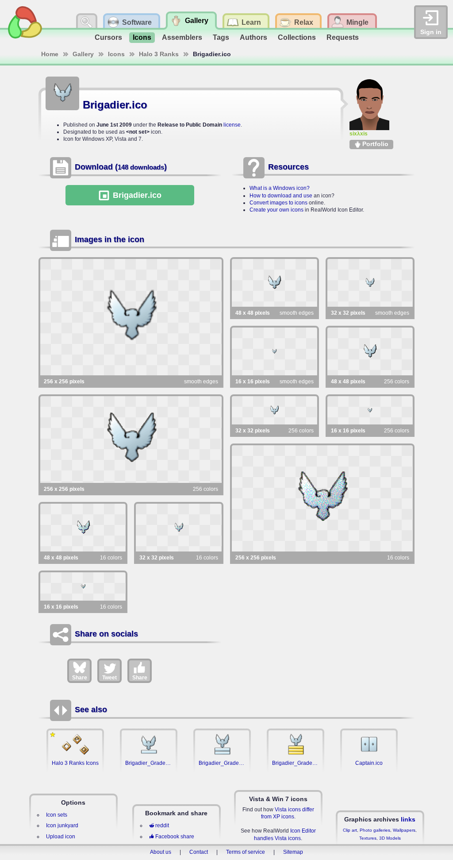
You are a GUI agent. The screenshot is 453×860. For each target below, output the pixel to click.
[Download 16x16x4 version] (83, 586)
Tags (221, 37)
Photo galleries (375, 830)
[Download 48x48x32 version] (274, 282)
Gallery (83, 54)
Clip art (350, 830)
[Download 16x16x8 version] (370, 410)
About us (160, 852)
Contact (198, 852)
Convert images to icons (278, 203)
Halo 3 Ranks (159, 54)
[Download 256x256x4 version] (322, 498)
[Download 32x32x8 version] (274, 410)
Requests (342, 37)
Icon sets (56, 815)
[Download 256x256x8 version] (131, 439)
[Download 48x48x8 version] (370, 351)
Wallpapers (404, 830)
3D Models (390, 838)
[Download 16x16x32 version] (274, 351)
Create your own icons (276, 210)
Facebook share (174, 836)
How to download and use (281, 196)
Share (79, 678)
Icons (142, 37)
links (408, 819)
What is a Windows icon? (280, 188)
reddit (162, 825)
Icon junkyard (62, 825)
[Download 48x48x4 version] (83, 527)
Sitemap (293, 852)
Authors (253, 37)
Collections (297, 37)
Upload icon (60, 836)
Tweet (109, 678)
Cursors (108, 37)
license (232, 125)
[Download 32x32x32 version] (370, 282)
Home (49, 54)
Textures (367, 838)
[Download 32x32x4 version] (178, 527)
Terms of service (245, 852)
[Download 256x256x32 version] (131, 317)
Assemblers (182, 37)
